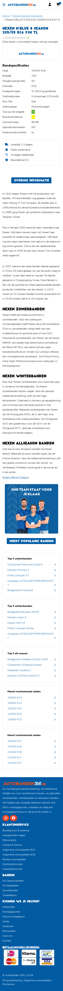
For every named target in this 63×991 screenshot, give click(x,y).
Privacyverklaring (12, 980)
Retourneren (9, 840)
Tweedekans (9, 895)
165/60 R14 (14, 697)
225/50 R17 (14, 763)
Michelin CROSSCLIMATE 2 (23, 676)
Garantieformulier (12, 869)
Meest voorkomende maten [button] (24, 691)
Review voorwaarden (14, 859)
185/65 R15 (14, 703)
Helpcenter (8, 907)
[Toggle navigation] (3, 4)
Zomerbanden (10, 890)
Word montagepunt (13, 916)
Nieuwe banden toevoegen (28, 16)
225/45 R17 (14, 757)
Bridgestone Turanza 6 (20, 590)
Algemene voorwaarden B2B (18, 854)
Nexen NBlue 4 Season (15, 477)
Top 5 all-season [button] (17, 653)
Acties (6, 921)
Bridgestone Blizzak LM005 (23, 612)
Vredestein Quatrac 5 (19, 670)
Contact (6, 940)
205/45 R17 (14, 741)
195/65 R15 (14, 719)
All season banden (13, 881)
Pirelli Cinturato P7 (18, 575)
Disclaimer (8, 984)
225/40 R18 (14, 752)
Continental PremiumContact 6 (24, 564)
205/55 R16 (14, 746)
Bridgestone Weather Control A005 (27, 659)
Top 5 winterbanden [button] (19, 606)
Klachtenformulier (12, 864)
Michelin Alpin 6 (16, 617)
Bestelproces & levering (15, 830)
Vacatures (7, 926)
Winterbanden (10, 885)
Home (5, 16)
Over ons (7, 936)
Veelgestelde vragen (13, 835)
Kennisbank (9, 931)
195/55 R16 (14, 714)
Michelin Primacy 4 (18, 570)
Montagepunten (11, 912)
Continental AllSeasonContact (24, 665)
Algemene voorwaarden (37, 980)
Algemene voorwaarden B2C (18, 850)
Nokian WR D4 (16, 623)
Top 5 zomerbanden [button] (19, 558)
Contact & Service (12, 845)
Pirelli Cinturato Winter (20, 628)
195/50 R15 (14, 708)
